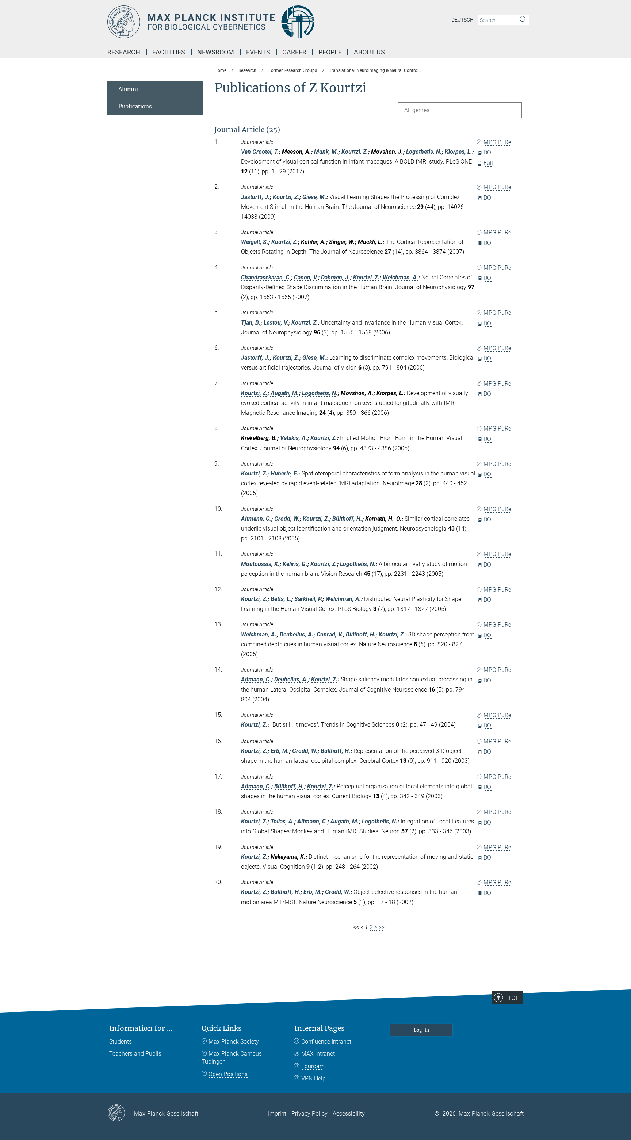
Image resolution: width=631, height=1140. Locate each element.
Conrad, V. (330, 634)
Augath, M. (285, 393)
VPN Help (313, 1078)
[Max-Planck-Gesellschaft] (120, 1113)
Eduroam (313, 1066)
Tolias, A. (282, 821)
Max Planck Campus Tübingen (232, 1057)
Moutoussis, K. (260, 564)
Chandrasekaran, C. (266, 277)
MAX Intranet (318, 1053)
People (330, 52)
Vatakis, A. (293, 438)
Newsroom (215, 52)
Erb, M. (280, 750)
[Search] (521, 20)
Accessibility (349, 1113)
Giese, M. (314, 197)
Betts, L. (281, 599)
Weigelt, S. (254, 241)
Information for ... (140, 1028)
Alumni (128, 89)
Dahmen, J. (335, 277)
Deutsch (462, 20)
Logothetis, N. (424, 151)
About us (369, 52)
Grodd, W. (287, 518)
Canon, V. (306, 277)
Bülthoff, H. (347, 518)
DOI (488, 152)
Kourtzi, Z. (354, 151)
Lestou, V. (276, 322)
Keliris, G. (295, 564)
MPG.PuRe (497, 142)
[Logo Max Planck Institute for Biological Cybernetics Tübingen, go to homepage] (244, 21)
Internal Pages (319, 1028)
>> (382, 927)
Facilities (168, 52)
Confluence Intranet (326, 1041)
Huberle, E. (285, 473)
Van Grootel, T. (260, 151)
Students (120, 1041)
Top (513, 998)
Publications (135, 106)
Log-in (421, 1030)
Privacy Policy (309, 1113)
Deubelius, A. (297, 634)
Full (488, 163)
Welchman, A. (400, 277)
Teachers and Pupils (135, 1053)
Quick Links (222, 1028)
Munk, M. (326, 151)
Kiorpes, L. (458, 151)
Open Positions (228, 1074)
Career (294, 52)
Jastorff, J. (255, 197)
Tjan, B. (251, 322)
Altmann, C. (256, 518)
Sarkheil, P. (308, 599)
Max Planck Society (234, 1041)
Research (123, 52)
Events (258, 52)
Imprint (277, 1113)
